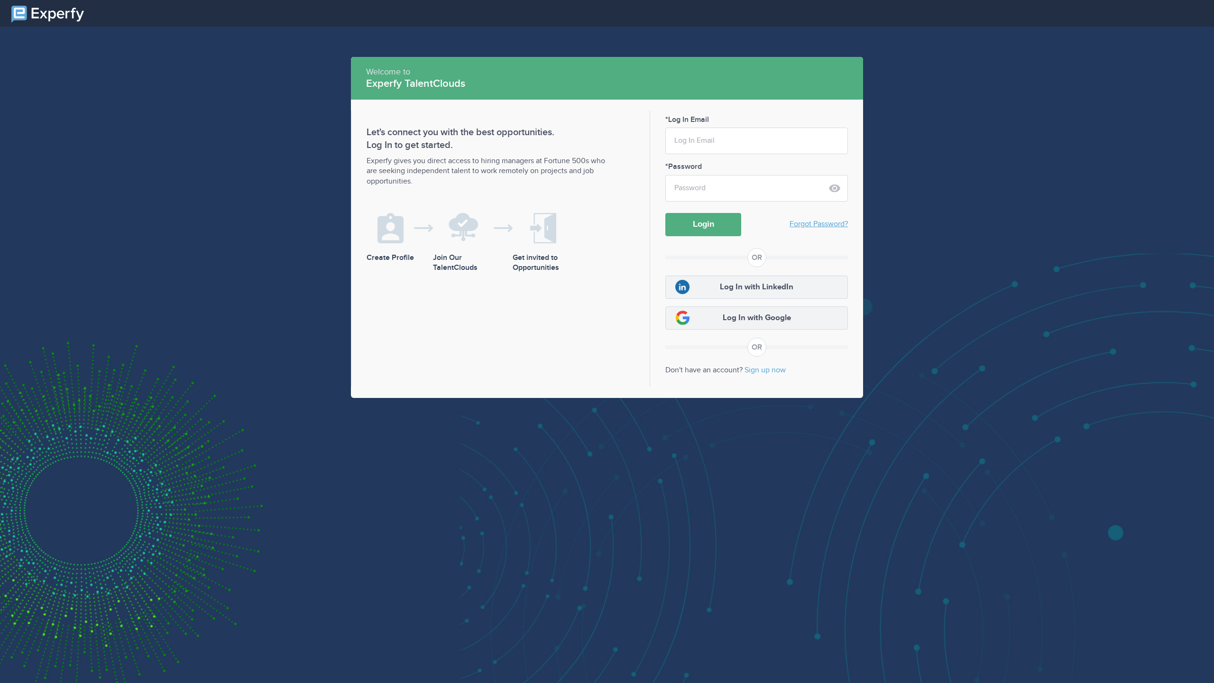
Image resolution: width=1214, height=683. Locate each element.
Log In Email (687, 119)
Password (684, 166)
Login (703, 224)
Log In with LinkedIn (756, 287)
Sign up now (765, 370)
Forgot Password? (819, 224)
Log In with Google (757, 318)
